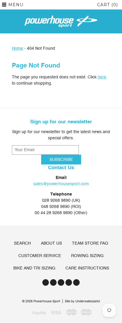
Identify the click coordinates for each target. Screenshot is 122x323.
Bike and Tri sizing (34, 268)
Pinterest (68, 282)
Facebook (53, 282)
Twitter (45, 282)
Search (22, 243)
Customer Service (39, 255)
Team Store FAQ (90, 243)
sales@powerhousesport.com (61, 183)
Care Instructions (87, 268)
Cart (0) (107, 4)
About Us (51, 243)
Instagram (61, 282)
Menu (15, 4)
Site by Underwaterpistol (82, 301)
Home (17, 48)
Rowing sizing (87, 255)
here (102, 77)
